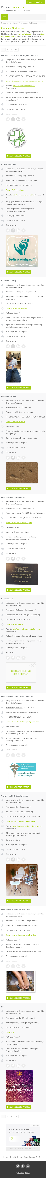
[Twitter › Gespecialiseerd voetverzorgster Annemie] (8, 119)
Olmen (17, 407)
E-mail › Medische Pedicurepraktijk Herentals (22, 722)
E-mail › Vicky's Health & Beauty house (20, 821)
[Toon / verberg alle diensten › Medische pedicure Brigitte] (25, 538)
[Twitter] (18, 1166)
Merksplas (19, 610)
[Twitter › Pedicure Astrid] (8, 658)
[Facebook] (23, 1166)
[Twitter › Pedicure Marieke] (8, 458)
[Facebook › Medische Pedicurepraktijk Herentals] (13, 755)
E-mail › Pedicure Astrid (14, 624)
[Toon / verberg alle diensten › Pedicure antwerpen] (25, 325)
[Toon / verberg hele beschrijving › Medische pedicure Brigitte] (25, 532)
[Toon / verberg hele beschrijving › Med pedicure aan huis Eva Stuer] (25, 945)
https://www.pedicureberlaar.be (24, 86)
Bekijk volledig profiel (18, 156)
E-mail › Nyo (10, 1032)
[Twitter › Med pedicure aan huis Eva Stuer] (8, 966)
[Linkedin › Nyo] (18, 1066)
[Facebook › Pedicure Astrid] (13, 658)
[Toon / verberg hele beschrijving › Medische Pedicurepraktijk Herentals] (25, 732)
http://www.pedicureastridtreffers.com (26, 629)
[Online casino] (23, 1125)
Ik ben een (35, 2)
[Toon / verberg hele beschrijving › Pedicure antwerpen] (25, 319)
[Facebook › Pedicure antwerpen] (13, 346)
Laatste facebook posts (15, 109)
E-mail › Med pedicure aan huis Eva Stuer (21, 935)
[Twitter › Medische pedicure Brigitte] (8, 559)
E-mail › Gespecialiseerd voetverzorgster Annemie (24, 81)
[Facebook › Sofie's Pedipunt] (13, 230)
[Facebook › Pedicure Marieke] (13, 458)
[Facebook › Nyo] (13, 1066)
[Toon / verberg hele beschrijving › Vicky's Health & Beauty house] (25, 834)
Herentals (18, 707)
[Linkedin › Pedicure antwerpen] (18, 346)
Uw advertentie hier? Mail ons (23, 1149)
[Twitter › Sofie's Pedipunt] (8, 230)
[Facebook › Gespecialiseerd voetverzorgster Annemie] (13, 119)
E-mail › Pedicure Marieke (15, 422)
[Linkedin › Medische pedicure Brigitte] (18, 559)
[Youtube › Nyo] (23, 1066)
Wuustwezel (19, 921)
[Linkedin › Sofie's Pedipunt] (18, 230)
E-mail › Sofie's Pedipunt (15, 190)
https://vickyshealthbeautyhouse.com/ (27, 826)
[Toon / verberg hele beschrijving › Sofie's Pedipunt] (25, 203)
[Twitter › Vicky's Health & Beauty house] (8, 859)
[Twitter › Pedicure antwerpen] (8, 346)
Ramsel (18, 508)
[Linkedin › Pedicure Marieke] (18, 458)
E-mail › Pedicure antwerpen (16, 308)
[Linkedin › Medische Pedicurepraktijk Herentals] (18, 755)
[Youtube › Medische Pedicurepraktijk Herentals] (23, 755)
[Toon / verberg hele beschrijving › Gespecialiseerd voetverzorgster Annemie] (25, 92)
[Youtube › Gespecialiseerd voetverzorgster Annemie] (23, 119)
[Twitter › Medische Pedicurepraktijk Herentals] (8, 755)
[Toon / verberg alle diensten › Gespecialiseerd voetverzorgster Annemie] (25, 98)
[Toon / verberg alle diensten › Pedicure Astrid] (25, 642)
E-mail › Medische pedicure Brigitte (19, 523)
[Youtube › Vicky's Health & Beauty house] (23, 859)
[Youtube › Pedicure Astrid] (23, 658)
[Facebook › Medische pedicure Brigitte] (13, 559)
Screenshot (11, 88)
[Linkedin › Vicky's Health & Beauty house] (18, 859)
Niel (16, 807)
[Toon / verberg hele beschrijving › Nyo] (25, 1043)
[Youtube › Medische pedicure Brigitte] (23, 559)
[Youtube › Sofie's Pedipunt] (23, 230)
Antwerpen (10, 67)
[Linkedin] (28, 1166)
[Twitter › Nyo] (8, 1066)
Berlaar (18, 67)
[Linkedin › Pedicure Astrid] (18, 658)
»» (16, 50)
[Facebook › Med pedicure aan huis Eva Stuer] (13, 966)
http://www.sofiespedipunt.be (23, 195)
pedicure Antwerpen (25, 34)
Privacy (27, 1173)
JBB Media (21, 1173)
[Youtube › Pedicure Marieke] (23, 458)
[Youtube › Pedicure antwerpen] (23, 346)
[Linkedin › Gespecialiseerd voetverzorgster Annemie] (18, 119)
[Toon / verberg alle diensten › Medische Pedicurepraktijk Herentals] (25, 739)
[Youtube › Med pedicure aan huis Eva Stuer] (23, 966)
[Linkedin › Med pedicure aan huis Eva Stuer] (18, 966)
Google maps (28, 67)
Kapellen (18, 1018)
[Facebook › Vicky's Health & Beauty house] (13, 859)
